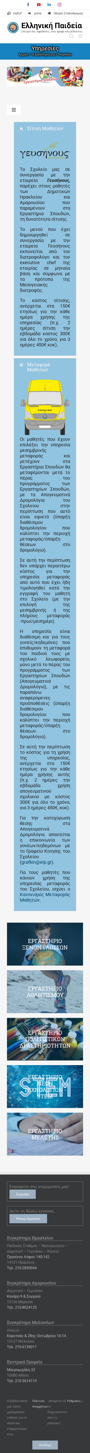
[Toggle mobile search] (71, 35)
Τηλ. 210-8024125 (22, 1307)
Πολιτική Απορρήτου (39, 1403)
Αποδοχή (45, 1445)
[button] (45, 128)
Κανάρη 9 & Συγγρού (24, 1296)
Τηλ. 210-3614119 (22, 1381)
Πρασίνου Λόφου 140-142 (28, 1257)
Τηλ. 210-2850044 (22, 1268)
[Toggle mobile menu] (80, 35)
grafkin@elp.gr (36, 862)
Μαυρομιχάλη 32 (21, 1370)
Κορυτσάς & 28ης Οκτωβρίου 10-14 (36, 1336)
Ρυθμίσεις (74, 1401)
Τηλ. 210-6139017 (22, 1347)
